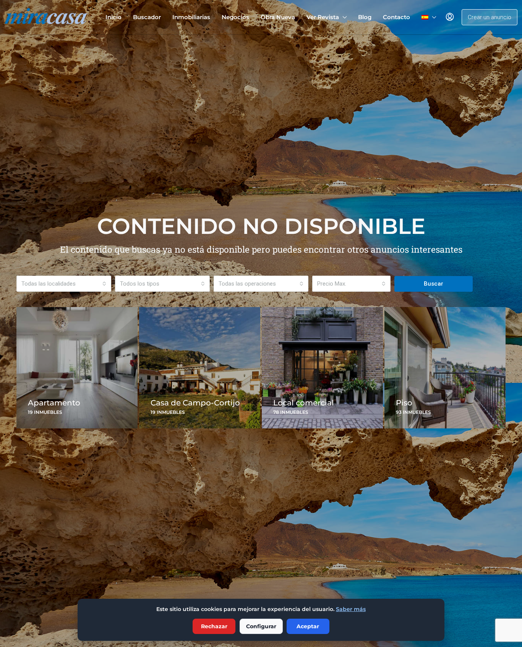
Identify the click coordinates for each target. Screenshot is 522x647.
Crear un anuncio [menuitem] (489, 17)
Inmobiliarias (191, 17)
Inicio (113, 17)
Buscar (433, 283)
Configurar (261, 626)
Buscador (147, 17)
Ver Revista (322, 17)
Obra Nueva (278, 17)
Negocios (235, 17)
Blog (364, 17)
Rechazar (214, 626)
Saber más (351, 609)
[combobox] (63, 284)
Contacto (396, 17)
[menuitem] (450, 17)
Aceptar (308, 626)
